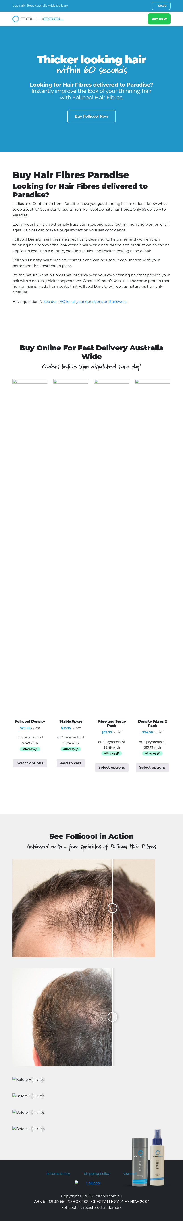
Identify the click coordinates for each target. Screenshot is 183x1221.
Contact (130, 1174)
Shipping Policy (97, 1174)
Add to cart (70, 763)
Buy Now (159, 19)
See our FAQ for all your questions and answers (85, 302)
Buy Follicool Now (91, 116)
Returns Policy (58, 1174)
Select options (30, 763)
